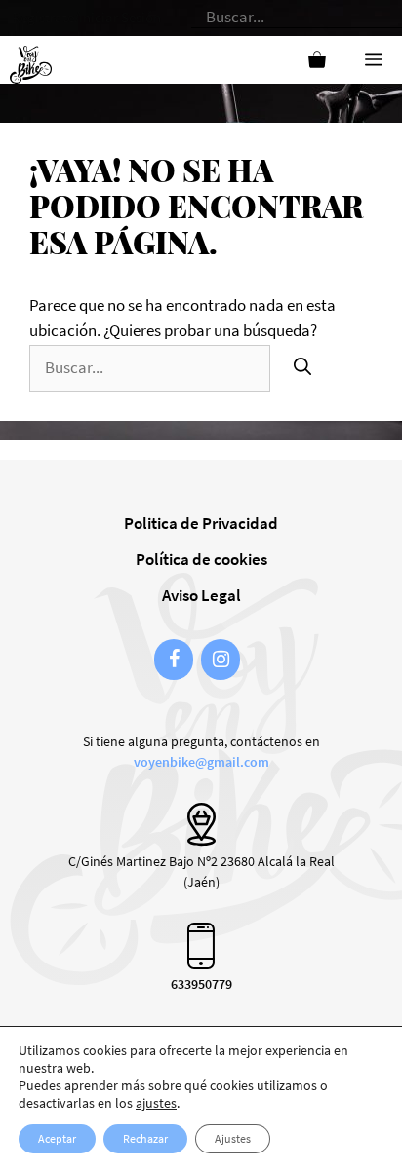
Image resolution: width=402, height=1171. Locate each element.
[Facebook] (173, 659)
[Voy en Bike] (35, 59)
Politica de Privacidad (201, 523)
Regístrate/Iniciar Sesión (86, 17)
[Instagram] (220, 659)
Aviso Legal (201, 595)
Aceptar (57, 1138)
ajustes (156, 1103)
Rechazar (145, 1138)
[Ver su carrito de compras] (317, 60)
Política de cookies (201, 559)
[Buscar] (302, 367)
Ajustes (233, 1138)
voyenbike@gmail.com (201, 762)
